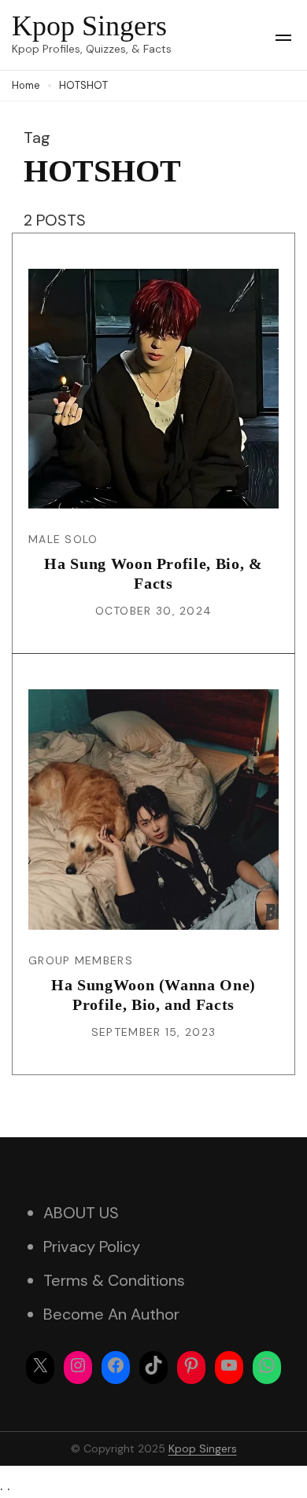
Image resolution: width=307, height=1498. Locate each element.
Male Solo (63, 539)
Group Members (80, 960)
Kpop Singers (89, 26)
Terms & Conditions (114, 1280)
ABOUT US (81, 1212)
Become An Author (111, 1314)
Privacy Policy (91, 1246)
